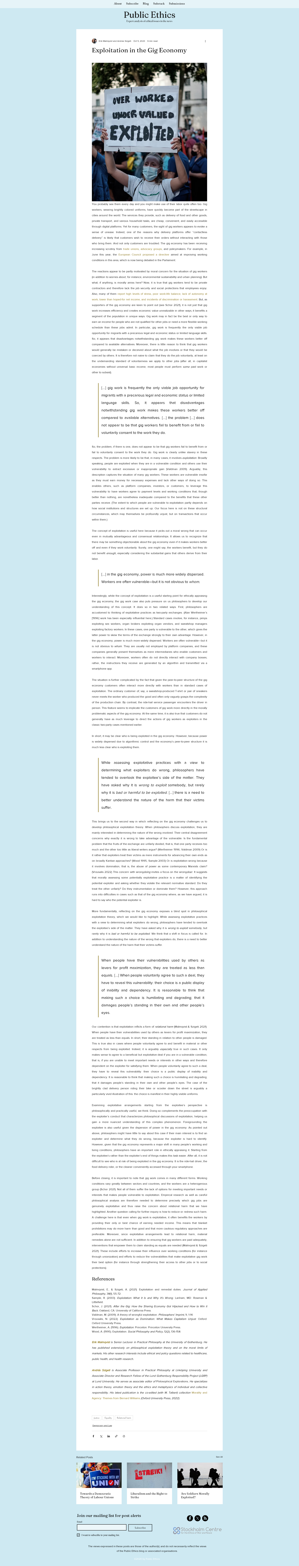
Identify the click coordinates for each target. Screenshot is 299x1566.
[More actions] (205, 41)
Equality (108, 1417)
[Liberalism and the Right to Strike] (149, 1475)
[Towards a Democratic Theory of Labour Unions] (99, 1475)
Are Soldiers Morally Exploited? (195, 1495)
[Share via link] (116, 1436)
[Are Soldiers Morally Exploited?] (200, 1475)
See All (219, 1457)
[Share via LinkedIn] (108, 1436)
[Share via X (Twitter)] (101, 1436)
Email (79, 1521)
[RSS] (205, 1518)
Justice (96, 1417)
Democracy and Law (102, 1425)
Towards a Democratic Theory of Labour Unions (97, 1495)
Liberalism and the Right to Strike (149, 1495)
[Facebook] (190, 1518)
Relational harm (124, 1417)
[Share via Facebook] (93, 1436)
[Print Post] (123, 1436)
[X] (198, 1518)
